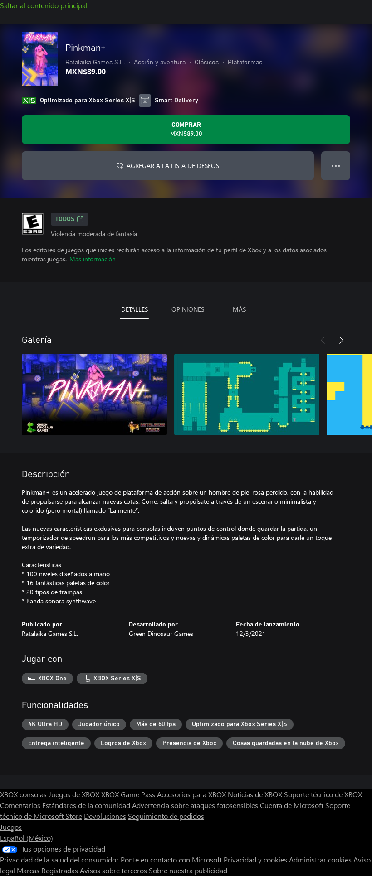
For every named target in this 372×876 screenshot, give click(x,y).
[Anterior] (323, 340)
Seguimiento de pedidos (166, 816)
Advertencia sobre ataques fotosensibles (195, 805)
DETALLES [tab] (134, 309)
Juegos (11, 827)
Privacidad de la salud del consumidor (59, 859)
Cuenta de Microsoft (291, 805)
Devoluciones (105, 816)
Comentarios (20, 805)
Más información (92, 259)
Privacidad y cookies (255, 859)
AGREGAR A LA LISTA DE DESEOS (173, 165)
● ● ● (336, 165)
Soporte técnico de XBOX (323, 794)
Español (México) (26, 837)
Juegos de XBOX (75, 794)
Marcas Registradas (47, 870)
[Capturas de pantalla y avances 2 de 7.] (246, 394)
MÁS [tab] (239, 309)
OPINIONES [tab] (187, 309)
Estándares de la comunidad (86, 805)
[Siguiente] (341, 340)
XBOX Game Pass (128, 794)
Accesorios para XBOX (192, 794)
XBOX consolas (23, 794)
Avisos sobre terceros (113, 870)
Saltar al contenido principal (44, 5)
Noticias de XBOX (256, 794)
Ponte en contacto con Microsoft (171, 859)
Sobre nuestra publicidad (188, 870)
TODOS (65, 219)
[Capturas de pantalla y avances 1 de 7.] (94, 394)
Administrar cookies (320, 859)
